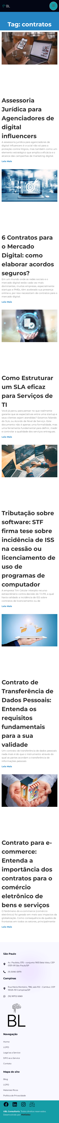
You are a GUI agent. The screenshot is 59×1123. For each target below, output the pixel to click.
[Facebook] (6, 1104)
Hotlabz (25, 1114)
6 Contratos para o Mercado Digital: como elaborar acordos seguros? (28, 255)
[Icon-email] (32, 1104)
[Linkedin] (15, 1104)
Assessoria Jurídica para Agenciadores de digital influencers (28, 118)
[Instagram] (23, 1104)
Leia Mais (7, 161)
